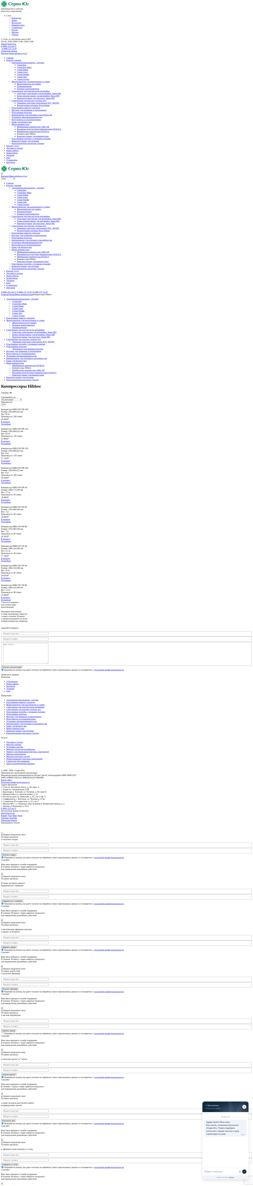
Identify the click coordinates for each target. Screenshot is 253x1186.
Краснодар (16, 18)
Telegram (5, 818)
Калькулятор (12, 153)
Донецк (15, 35)
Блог (8, 158)
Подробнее (6, 424)
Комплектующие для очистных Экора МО (36, 98)
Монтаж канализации (16, 754)
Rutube (4, 815)
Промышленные (24, 86)
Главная (9, 58)
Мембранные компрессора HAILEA (33, 131)
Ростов (15, 30)
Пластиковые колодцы (22, 112)
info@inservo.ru (8, 813)
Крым (14, 20)
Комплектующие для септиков (25, 141)
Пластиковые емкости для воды (26, 108)
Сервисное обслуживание (18, 761)
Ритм (20, 815)
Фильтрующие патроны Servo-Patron (33, 105)
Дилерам (10, 155)
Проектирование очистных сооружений (24, 759)
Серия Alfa (22, 77)
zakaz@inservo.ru (8, 44)
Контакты (10, 162)
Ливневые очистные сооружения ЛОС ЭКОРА (38, 103)
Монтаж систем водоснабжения (20, 749)
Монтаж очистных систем (18, 756)
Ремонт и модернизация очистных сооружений (27, 752)
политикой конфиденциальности (109, 670)
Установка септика (14, 747)
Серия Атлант (23, 79)
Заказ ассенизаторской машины (20, 763)
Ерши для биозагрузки (22, 122)
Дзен (10, 815)
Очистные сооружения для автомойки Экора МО (39, 93)
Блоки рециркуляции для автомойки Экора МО (38, 96)
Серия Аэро (22, 72)
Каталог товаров (13, 60)
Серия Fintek (22, 70)
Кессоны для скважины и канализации (29, 110)
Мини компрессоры (20, 124)
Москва (15, 32)
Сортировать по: (8, 397)
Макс (15, 815)
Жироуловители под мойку (29, 84)
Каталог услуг (12, 146)
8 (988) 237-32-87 (9, 49)
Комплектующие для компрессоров (33, 136)
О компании (11, 160)
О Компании (12, 681)
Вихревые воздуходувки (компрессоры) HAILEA (39, 129)
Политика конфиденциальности (15, 782)
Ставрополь (17, 27)
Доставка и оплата (14, 148)
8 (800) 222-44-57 (8, 46)
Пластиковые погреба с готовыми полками (31, 139)
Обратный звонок (9, 51)
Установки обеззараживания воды (27, 117)
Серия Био (21, 65)
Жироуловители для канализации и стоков (31, 82)
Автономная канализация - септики (22, 299)
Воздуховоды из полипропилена (26, 120)
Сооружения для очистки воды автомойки (31, 91)
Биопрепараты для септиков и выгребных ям (32, 115)
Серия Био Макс (24, 67)
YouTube (13, 818)
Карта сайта (6, 780)
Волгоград (16, 23)
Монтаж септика (13, 744)
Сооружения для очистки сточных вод (29, 101)
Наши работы (12, 150)
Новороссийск (18, 25)
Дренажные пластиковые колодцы (27, 349)
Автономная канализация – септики (28, 63)
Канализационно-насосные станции (28, 143)
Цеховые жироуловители (28, 89)
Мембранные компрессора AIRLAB (33, 127)
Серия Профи (23, 74)
